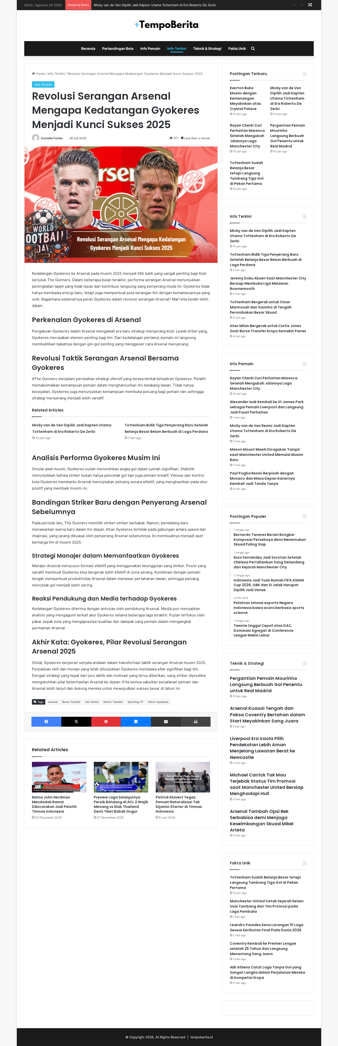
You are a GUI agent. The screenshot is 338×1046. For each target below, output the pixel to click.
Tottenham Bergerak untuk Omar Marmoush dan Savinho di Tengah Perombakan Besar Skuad (260, 307)
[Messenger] (136, 722)
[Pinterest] (106, 722)
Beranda (88, 48)
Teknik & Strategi (207, 48)
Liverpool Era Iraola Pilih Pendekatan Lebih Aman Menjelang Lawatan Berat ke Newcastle (262, 747)
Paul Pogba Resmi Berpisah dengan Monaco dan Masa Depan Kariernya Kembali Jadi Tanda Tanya (262, 478)
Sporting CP (135, 702)
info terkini (92, 702)
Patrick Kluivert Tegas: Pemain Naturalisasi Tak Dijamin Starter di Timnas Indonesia (179, 804)
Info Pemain (150, 48)
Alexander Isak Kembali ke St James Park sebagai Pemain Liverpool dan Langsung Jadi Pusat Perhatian (267, 407)
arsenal (52, 702)
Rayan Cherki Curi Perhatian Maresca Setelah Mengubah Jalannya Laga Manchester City (247, 136)
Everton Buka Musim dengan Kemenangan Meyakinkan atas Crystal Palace (245, 98)
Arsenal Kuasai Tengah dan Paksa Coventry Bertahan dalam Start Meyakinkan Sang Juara (267, 714)
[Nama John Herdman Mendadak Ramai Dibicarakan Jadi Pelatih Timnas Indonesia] (59, 777)
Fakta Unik (237, 48)
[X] (76, 722)
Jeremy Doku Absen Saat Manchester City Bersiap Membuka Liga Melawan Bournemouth (268, 283)
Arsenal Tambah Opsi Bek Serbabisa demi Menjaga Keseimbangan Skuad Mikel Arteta (261, 820)
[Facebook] (46, 722)
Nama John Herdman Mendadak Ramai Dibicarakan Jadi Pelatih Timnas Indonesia (54, 804)
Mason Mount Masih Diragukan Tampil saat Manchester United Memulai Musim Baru (266, 454)
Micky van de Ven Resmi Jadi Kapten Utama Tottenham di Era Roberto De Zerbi (263, 431)
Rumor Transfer (113, 702)
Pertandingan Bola (117, 48)
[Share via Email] (166, 722)
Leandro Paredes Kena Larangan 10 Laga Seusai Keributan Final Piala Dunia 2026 (266, 927)
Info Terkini (176, 48)
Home (40, 74)
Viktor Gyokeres (158, 702)
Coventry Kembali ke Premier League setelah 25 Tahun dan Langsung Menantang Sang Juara (263, 948)
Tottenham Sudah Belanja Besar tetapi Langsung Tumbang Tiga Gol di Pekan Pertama (247, 173)
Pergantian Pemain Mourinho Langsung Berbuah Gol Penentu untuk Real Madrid (287, 136)
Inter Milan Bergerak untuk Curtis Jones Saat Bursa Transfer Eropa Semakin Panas (268, 328)
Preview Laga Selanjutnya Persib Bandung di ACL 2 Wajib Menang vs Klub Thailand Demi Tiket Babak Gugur (121, 804)
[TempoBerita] (169, 25)
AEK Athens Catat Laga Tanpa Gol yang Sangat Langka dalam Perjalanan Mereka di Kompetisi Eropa (267, 972)
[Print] (196, 722)
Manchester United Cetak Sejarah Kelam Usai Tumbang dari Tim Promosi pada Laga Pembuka (267, 906)
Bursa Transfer (71, 702)
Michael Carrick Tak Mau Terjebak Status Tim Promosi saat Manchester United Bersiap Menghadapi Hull (266, 784)
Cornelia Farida (52, 138)
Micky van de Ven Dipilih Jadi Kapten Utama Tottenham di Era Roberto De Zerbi (155, 5)
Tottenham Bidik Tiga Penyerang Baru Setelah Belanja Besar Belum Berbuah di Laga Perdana (266, 259)
